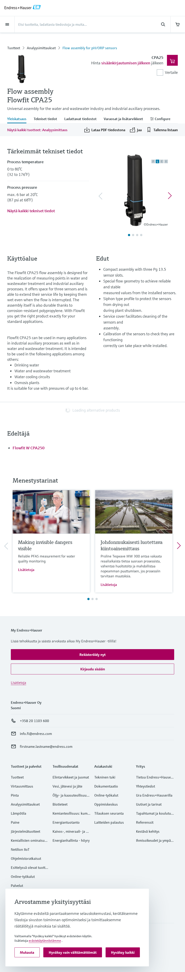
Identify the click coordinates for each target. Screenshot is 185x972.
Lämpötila (18, 813)
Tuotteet (13, 48)
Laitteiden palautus (109, 822)
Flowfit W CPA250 (28, 447)
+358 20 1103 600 (34, 720)
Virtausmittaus (22, 786)
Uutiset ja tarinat (149, 804)
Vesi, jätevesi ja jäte (67, 786)
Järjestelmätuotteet (25, 831)
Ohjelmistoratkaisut (26, 858)
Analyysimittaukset (41, 48)
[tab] (18, 119)
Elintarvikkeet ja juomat (71, 777)
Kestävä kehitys (148, 831)
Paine (15, 822)
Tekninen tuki (104, 777)
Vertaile (171, 72)
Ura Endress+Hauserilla (154, 795)
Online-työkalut (23, 876)
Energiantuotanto (66, 822)
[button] (92, 654)
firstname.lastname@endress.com (46, 746)
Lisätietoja (26, 569)
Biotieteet (60, 804)
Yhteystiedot (145, 786)
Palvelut (17, 885)
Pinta (15, 795)
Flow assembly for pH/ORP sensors (89, 48)
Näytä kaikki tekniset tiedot (31, 210)
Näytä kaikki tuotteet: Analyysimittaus (37, 130)
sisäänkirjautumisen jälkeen (125, 62)
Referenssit (144, 822)
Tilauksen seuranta (109, 813)
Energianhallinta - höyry (71, 840)
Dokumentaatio (106, 786)
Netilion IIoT (20, 849)
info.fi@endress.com (36, 733)
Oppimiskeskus (106, 804)
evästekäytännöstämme (45, 941)
